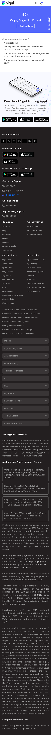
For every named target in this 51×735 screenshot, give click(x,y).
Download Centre (34, 268)
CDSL (23, 567)
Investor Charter (9, 317)
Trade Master (7, 264)
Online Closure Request (28, 317)
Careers (5, 242)
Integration (7, 234)
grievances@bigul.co (21, 555)
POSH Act (30, 333)
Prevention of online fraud (13, 333)
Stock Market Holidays (36, 287)
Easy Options (7, 271)
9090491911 (11, 205)
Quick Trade (7, 268)
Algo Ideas (6, 275)
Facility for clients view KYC (13, 325)
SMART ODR (35, 314)
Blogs (4, 230)
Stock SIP (6, 283)
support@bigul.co (14, 190)
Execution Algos (8, 279)
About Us (6, 226)
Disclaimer (6, 314)
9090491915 (11, 216)
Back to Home (26, 26)
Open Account (49, 23)
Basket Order (7, 291)
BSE (11, 567)
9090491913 (11, 185)
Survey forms (23, 321)
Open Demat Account (36, 260)
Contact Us (7, 250)
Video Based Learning (35, 283)
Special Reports (33, 291)
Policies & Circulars (29, 310)
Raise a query (12, 195)
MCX (46, 564)
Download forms (9, 321)
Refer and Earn (33, 226)
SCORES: (45, 589)
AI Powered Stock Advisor (12, 295)
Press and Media (9, 246)
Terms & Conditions (10, 310)
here (38, 564)
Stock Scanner (8, 303)
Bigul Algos (6, 260)
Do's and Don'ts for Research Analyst (17, 329)
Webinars (31, 279)
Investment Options (35, 271)
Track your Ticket (20, 314)
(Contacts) (38, 462)
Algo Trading (32, 264)
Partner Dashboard (34, 234)
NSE (34, 564)
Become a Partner (34, 230)
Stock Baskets (8, 299)
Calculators (31, 275)
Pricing (5, 238)
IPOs (4, 287)
